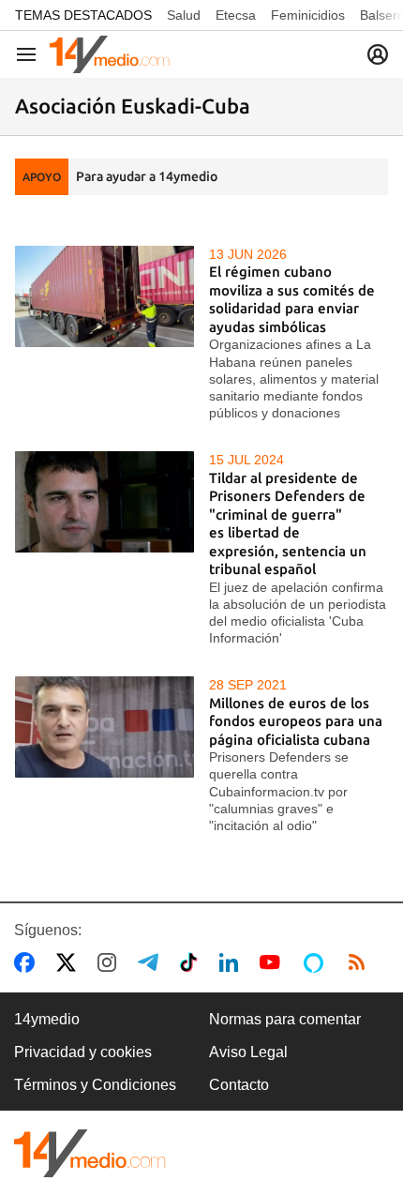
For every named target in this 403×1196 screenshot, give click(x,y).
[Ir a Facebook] (28, 962)
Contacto (239, 1085)
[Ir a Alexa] (317, 962)
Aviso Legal (248, 1052)
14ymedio (47, 1019)
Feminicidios (308, 15)
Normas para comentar (285, 1019)
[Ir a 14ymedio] (110, 54)
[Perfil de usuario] (377, 54)
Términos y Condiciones (95, 1085)
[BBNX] (90, 1153)
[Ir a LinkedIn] (232, 962)
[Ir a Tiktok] (192, 962)
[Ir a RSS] (361, 962)
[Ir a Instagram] (110, 962)
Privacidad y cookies (83, 1052)
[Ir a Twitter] (69, 962)
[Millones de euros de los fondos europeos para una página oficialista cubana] (104, 726)
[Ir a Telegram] (152, 962)
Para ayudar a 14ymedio (146, 176)
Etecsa (236, 15)
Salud (184, 15)
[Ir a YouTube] (274, 962)
